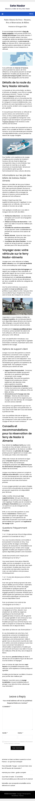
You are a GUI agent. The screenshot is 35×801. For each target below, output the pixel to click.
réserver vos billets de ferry (22, 329)
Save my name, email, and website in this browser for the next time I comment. (18, 742)
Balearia (11, 96)
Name (5, 733)
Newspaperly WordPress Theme (21, 795)
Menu (31, 14)
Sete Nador (17, 6)
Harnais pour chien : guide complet (14, 772)
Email (20, 733)
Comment (6, 707)
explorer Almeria (8, 122)
